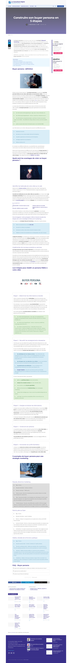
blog (36, 100)
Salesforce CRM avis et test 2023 (39, 205)
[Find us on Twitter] (14, 653)
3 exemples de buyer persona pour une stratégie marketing (24, 64)
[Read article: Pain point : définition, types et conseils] (25, 598)
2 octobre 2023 (46, 610)
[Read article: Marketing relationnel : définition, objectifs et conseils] (40, 606)
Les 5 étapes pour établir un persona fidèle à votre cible (23, 63)
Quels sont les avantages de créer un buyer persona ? (23, 61)
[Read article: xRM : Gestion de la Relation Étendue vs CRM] (25, 606)
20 (15, 609)
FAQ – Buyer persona (17, 65)
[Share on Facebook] (9, 41)
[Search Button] (53, 6)
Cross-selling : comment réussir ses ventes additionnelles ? (57, 645)
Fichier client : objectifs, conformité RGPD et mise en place (17, 625)
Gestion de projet (16, 6)
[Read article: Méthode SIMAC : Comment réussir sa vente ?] (11, 598)
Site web (32, 6)
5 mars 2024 (17, 601)
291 (20, 628)
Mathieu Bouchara (32, 24)
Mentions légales (26, 659)
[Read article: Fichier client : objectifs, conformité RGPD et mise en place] (11, 625)
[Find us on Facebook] (9, 653)
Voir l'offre (58, 53)
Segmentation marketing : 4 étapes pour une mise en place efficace (46, 616)
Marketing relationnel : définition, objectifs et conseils (45, 606)
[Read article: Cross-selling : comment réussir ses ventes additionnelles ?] (49, 646)
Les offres (61, 6)
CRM (35, 6)
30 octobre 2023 (17, 608)
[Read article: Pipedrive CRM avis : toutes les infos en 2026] (11, 606)
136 (20, 601)
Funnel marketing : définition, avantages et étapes (57, 639)
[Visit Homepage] (16, 2)
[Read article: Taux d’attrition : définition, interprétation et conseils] (11, 616)
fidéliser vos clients (35, 155)
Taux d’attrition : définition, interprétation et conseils (17, 616)
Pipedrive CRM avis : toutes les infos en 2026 (18, 605)
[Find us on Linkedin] (11, 653)
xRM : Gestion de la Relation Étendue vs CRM (32, 605)
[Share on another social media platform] (9, 48)
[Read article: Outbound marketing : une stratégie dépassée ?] (49, 652)
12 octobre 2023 (31, 608)
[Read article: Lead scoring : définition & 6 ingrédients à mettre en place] (25, 616)
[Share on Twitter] (9, 45)
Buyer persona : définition (18, 60)
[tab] (31, 568)
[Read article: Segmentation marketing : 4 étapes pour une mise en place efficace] (40, 616)
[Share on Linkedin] (9, 43)
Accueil (9, 6)
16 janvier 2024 (31, 600)
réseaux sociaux (22, 188)
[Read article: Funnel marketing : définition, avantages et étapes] (49, 640)
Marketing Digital (24, 6)
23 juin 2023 (17, 628)
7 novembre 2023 (46, 599)
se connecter (13, 632)
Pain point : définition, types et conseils (20, 208)
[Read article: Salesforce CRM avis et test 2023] (40, 598)
